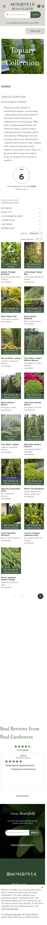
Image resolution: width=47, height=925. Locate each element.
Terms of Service (12, 914)
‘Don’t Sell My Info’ (9, 909)
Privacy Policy (31, 914)
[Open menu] (4, 6)
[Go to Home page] (22, 6)
